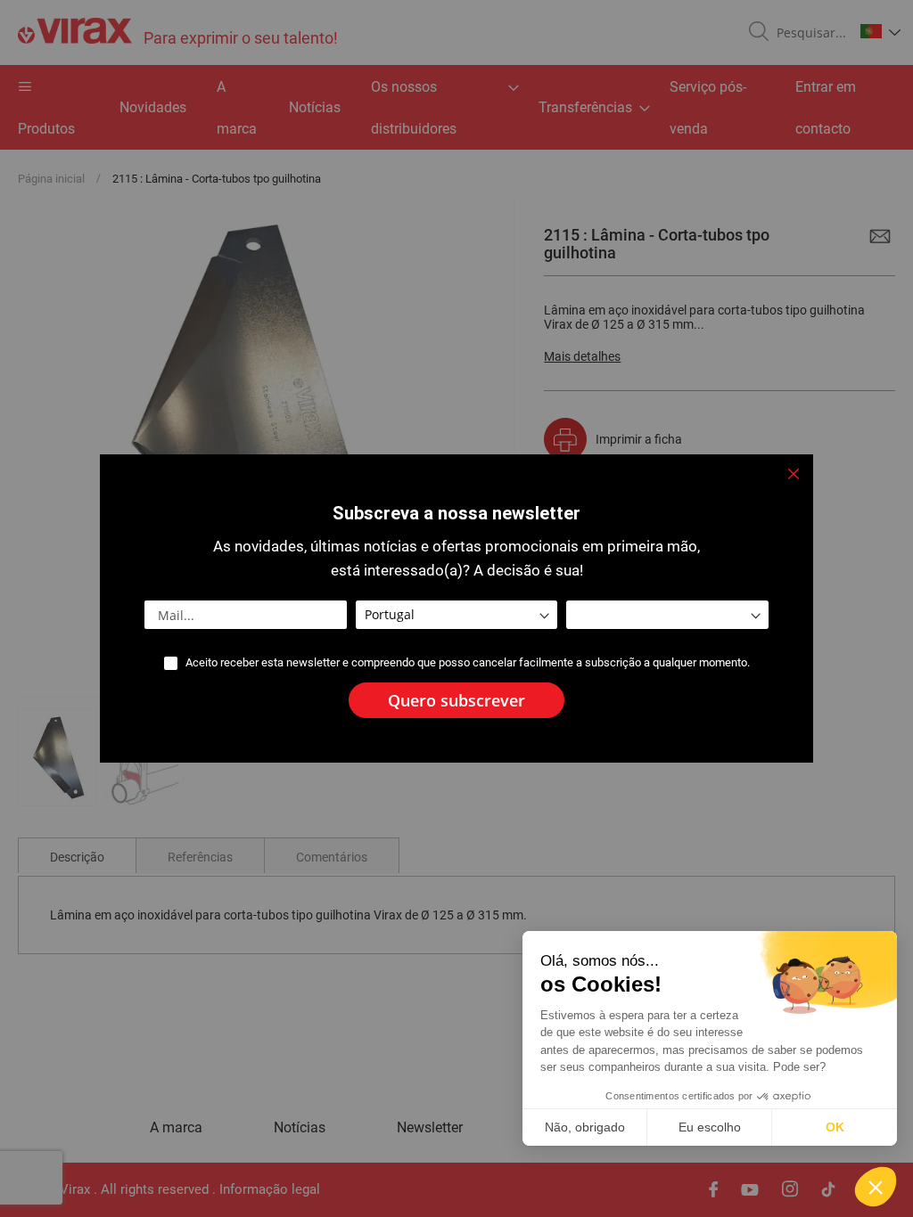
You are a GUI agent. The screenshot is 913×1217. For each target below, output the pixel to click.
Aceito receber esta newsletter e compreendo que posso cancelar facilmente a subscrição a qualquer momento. (467, 662)
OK (835, 1127)
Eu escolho (710, 1127)
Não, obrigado (585, 1127)
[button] (875, 1186)
